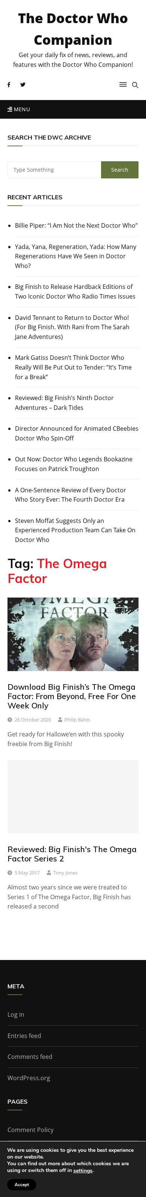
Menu (21, 109)
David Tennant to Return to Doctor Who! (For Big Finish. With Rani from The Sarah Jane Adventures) (72, 327)
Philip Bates (77, 719)
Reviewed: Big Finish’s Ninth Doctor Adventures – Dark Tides (64, 403)
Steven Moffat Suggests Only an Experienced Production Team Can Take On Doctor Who (75, 530)
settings (82, 1171)
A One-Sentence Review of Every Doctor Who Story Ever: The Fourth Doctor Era (70, 495)
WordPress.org (28, 1078)
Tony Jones (65, 872)
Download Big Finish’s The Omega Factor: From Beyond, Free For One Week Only (71, 696)
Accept (22, 1185)
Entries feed (24, 1036)
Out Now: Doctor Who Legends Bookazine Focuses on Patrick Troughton (74, 464)
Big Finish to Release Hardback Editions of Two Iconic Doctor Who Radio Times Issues (75, 291)
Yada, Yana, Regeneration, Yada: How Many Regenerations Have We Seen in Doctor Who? (75, 256)
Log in (15, 1014)
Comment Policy (30, 1130)
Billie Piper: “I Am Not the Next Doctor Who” (76, 225)
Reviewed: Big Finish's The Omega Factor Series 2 (72, 853)
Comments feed (29, 1057)
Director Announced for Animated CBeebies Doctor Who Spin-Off (77, 433)
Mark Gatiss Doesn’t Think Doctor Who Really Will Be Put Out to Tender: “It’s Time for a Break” (73, 367)
